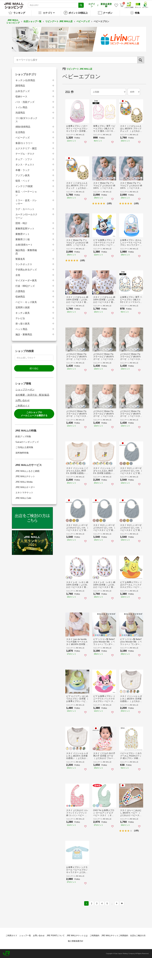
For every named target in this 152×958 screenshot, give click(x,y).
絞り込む (34, 368)
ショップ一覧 (25, 935)
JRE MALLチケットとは (77, 935)
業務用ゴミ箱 (22, 239)
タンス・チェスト (24, 164)
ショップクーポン (24, 389)
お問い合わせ (22, 400)
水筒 (17, 275)
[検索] (140, 60)
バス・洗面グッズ (24, 102)
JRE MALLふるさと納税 (27, 471)
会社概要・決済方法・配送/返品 (32, 395)
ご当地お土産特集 (24, 447)
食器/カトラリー (24, 143)
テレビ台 (20, 318)
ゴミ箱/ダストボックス (26, 120)
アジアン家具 (22, 175)
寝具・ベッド (22, 181)
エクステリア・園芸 (26, 148)
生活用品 (20, 132)
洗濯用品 (20, 112)
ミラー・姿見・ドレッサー (26, 202)
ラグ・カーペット (24, 209)
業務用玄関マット (24, 228)
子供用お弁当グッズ (26, 269)
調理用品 (20, 85)
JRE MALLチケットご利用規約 (114, 935)
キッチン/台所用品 (25, 80)
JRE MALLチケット (25, 476)
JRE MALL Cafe (23, 498)
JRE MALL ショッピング (13, 21)
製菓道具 (20, 259)
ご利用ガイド (22, 405)
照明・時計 (21, 223)
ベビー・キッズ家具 (26, 302)
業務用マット (22, 234)
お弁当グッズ (22, 91)
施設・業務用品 (23, 334)
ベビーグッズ (83, 21)
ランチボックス (23, 264)
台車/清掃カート (24, 244)
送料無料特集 (22, 452)
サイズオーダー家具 (26, 280)
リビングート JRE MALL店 (59, 21)
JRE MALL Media (24, 482)
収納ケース (21, 96)
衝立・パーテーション (26, 193)
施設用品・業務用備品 (26, 252)
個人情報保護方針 (75, 941)
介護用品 (20, 291)
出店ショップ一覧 (32, 21)
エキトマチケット (24, 492)
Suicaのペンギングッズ (27, 442)
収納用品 (20, 296)
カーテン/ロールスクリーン (26, 216)
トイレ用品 (21, 107)
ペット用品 (21, 329)
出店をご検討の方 (138, 935)
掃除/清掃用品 (22, 127)
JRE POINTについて (56, 935)
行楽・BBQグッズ (25, 286)
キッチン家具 (22, 313)
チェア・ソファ (23, 159)
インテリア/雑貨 (24, 186)
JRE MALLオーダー (25, 487)
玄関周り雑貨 (22, 307)
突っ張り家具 (22, 323)
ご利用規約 (94, 935)
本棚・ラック (22, 170)
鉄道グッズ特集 (23, 436)
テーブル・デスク (24, 154)
